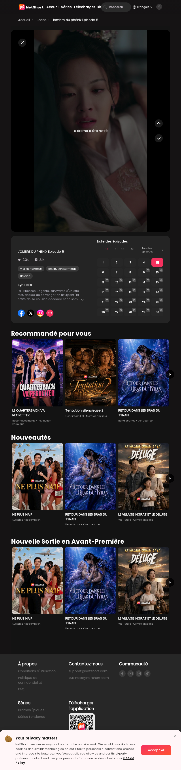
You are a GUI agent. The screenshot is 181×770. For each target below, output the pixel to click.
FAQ (21, 689)
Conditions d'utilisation (37, 671)
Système (17, 520)
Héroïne (25, 276)
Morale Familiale (96, 416)
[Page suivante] (170, 374)
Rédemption (33, 520)
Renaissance (126, 420)
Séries (42, 19)
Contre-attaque (143, 520)
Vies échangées (31, 269)
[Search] (105, 7)
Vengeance (145, 420)
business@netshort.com (89, 677)
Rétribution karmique (62, 269)
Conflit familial (74, 416)
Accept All (156, 750)
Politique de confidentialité (30, 680)
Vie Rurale (124, 520)
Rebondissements (24, 420)
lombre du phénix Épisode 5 (75, 19)
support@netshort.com (88, 671)
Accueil (24, 19)
